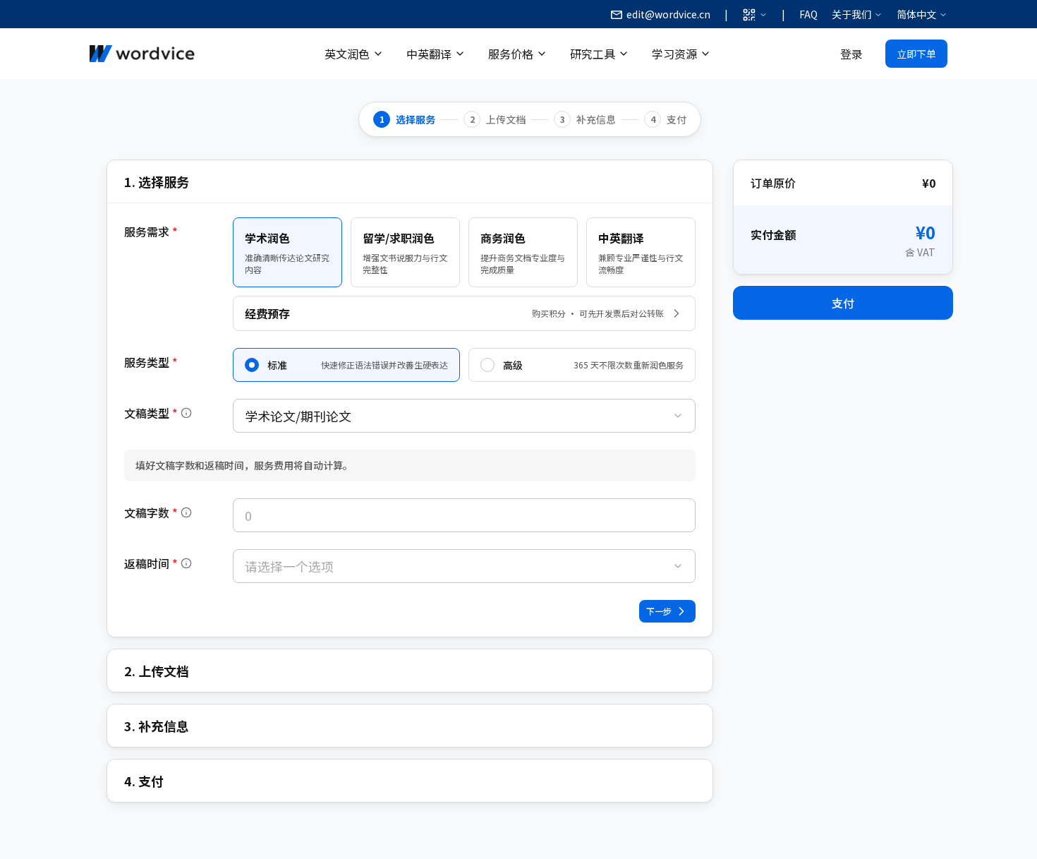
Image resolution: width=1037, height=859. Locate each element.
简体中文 (916, 14)
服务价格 (510, 53)
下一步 (659, 611)
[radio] (252, 365)
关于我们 (851, 14)
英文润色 (347, 53)
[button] (158, 412)
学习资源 (674, 53)
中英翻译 (428, 53)
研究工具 (592, 53)
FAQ (808, 14)
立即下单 (916, 54)
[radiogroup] (464, 365)
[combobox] (464, 416)
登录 (851, 53)
